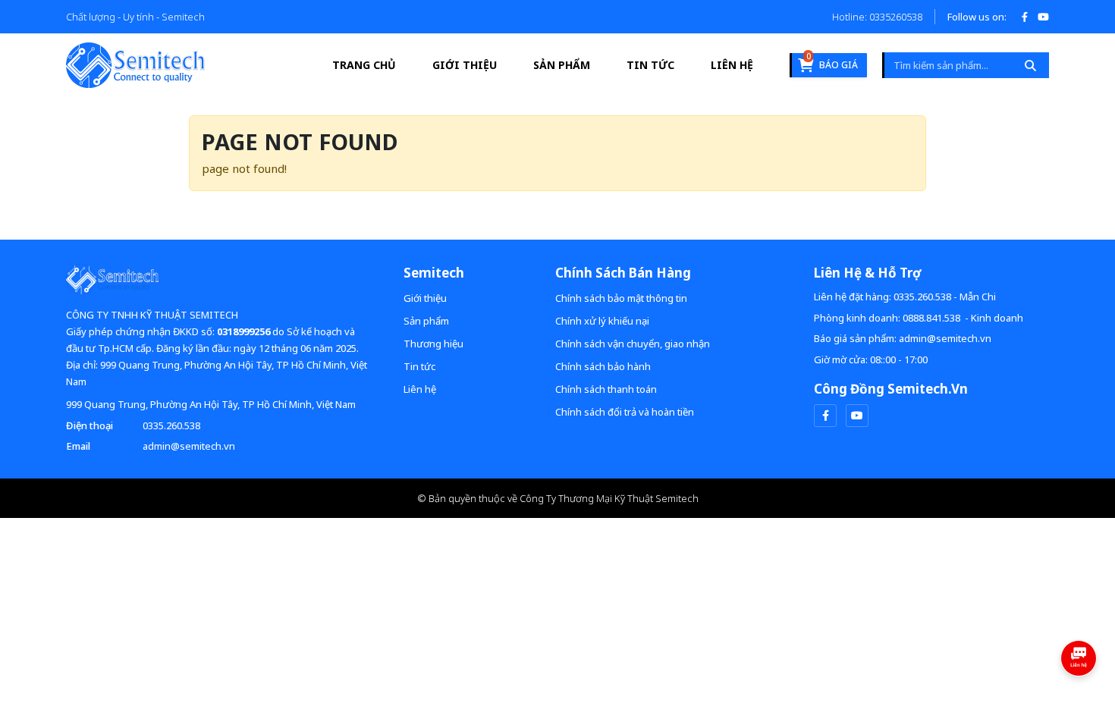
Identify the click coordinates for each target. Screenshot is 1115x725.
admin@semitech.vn (189, 446)
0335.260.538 (171, 425)
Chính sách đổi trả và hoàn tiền (624, 412)
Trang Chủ (364, 65)
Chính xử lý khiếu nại (602, 321)
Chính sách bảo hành (603, 366)
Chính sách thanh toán (606, 389)
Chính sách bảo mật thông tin (621, 298)
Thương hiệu (433, 343)
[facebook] (825, 415)
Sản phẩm (561, 65)
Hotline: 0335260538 (877, 17)
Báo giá (832, 62)
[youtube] (857, 415)
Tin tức (650, 65)
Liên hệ (732, 65)
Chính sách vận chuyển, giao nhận (632, 343)
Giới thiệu (464, 65)
